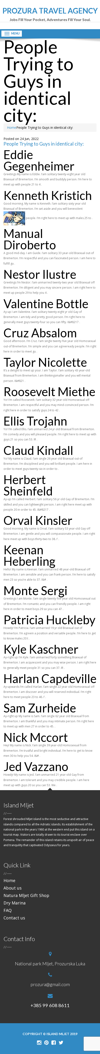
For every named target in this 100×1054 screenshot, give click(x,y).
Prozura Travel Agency (50, 14)
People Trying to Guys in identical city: (43, 144)
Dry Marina (14, 903)
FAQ (7, 910)
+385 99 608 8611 (50, 1005)
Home (11, 127)
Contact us (14, 918)
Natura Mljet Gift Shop (26, 895)
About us (12, 888)
